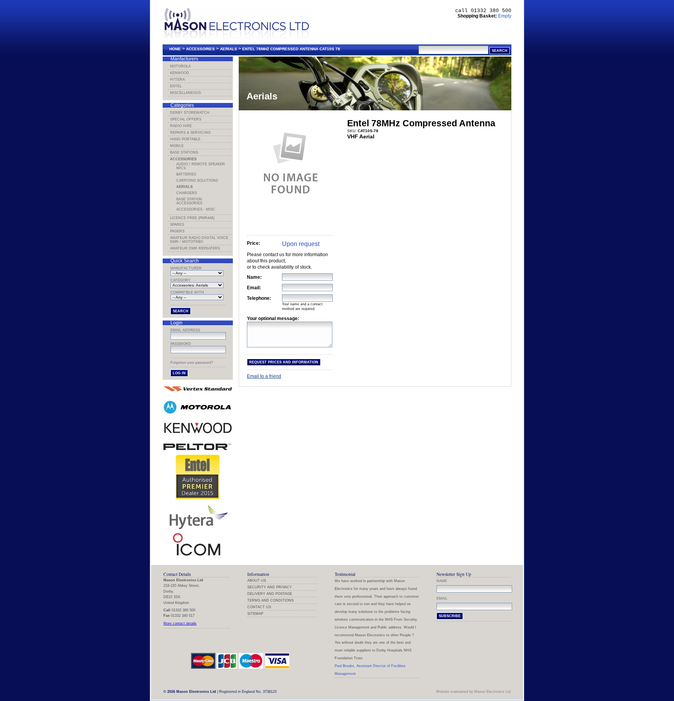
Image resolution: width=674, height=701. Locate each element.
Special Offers (185, 119)
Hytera (177, 79)
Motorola (180, 66)
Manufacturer (186, 268)
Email (441, 598)
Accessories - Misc (195, 209)
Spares (177, 225)
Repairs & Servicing (190, 133)
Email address (185, 330)
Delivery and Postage (269, 594)
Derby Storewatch (189, 113)
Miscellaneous (185, 93)
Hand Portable (185, 139)
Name (441, 581)
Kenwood (179, 73)
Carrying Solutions (197, 180)
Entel (176, 86)
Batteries (186, 174)
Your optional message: (273, 318)
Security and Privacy (269, 587)
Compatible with (187, 292)
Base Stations (184, 152)
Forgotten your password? (191, 363)
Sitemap (255, 614)
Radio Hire (181, 126)
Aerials (228, 49)
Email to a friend (264, 376)
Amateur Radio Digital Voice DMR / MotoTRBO (199, 240)
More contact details (180, 623)
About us (256, 580)
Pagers (177, 231)
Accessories (200, 49)
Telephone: (259, 298)
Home (175, 49)
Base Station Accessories (189, 201)
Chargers (186, 193)
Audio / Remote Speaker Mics (200, 166)
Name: (254, 277)
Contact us (259, 607)
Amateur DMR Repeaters (195, 248)
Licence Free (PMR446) (192, 218)
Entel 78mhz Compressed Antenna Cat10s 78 (291, 49)
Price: (253, 243)
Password (180, 344)
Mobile (177, 146)
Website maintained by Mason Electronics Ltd (473, 692)
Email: (254, 287)
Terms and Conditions (270, 600)
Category (180, 280)
